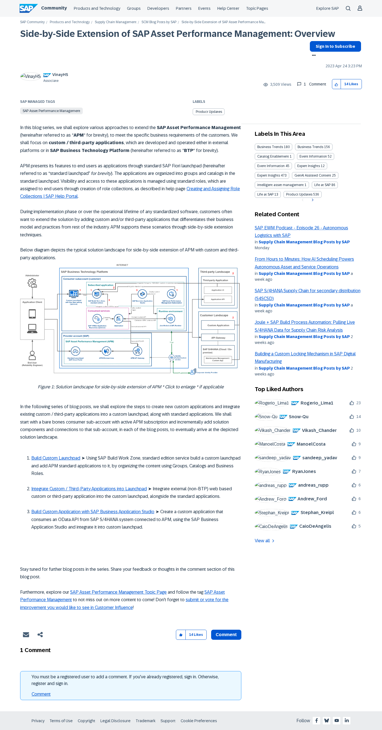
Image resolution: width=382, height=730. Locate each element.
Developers (158, 8)
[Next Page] (312, 200)
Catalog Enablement (273, 156)
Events (204, 8)
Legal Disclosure (115, 721)
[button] (336, 84)
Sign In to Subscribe (335, 46)
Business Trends (270, 147)
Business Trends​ (310, 147)
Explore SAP (327, 8)
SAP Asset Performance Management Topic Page (118, 592)
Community (54, 8)
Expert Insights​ (268, 175)
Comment (41, 694)
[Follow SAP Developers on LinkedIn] (347, 720)
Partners (184, 8)
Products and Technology (97, 8)
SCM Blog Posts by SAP (159, 22)
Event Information (313, 156)
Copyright (86, 721)
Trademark (145, 721)
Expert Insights (308, 166)
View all (262, 540)
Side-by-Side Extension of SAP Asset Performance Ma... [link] (223, 22)
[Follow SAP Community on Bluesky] (326, 720)
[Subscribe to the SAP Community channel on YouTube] (336, 720)
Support (168, 721)
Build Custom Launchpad (55, 458)
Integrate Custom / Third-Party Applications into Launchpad (89, 488)
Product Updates (209, 112)
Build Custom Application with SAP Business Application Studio (92, 511)
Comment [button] (226, 634)
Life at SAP (322, 185)
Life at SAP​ (265, 194)
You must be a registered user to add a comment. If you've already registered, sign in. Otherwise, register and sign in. (125, 680)
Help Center (228, 8)
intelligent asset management (280, 185)
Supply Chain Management (115, 22)
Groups (134, 8)
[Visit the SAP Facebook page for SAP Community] (316, 720)
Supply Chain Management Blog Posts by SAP (304, 242)
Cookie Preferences (199, 721)
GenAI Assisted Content (312, 175)
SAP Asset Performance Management (51, 111)
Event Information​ (271, 166)
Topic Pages (257, 8)
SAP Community (32, 22)
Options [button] (313, 56)
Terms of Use (61, 721)
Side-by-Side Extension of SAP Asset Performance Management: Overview (177, 34)
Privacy (38, 721)
